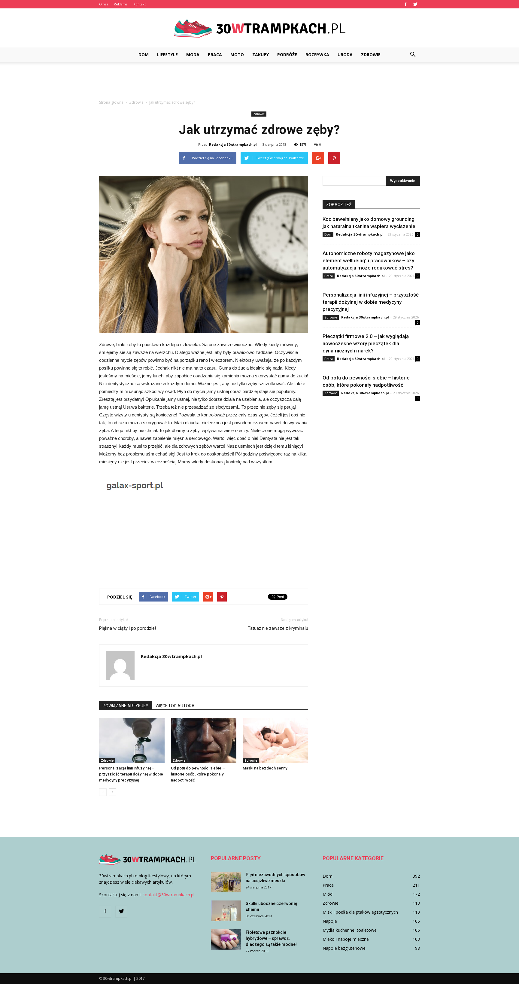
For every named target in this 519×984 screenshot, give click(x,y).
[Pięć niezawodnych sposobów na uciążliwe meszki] (226, 882)
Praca (215, 54)
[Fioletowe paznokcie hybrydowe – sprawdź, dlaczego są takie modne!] (226, 939)
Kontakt (139, 4)
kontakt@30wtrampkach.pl (168, 894)
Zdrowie (371, 54)
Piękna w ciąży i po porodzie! (127, 628)
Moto (237, 54)
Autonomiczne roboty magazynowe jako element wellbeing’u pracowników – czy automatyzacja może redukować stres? (369, 260)
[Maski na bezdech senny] (275, 740)
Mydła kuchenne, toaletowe (350, 930)
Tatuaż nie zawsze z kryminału (278, 628)
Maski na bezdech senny (265, 768)
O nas (103, 4)
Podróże (287, 54)
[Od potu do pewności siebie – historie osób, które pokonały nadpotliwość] (203, 740)
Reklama (121, 4)
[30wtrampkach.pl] (259, 28)
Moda (192, 54)
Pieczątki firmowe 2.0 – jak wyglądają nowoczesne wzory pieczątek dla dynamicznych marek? (366, 343)
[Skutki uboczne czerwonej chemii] (226, 910)
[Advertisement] (259, 82)
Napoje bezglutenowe (344, 948)
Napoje (330, 921)
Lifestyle (167, 54)
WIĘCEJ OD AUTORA (175, 705)
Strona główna (111, 102)
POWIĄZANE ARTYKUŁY (125, 705)
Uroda (345, 54)
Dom (143, 54)
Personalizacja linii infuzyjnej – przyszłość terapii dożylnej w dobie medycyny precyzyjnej (131, 774)
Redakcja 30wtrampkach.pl (233, 144)
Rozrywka (317, 54)
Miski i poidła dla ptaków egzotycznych (360, 912)
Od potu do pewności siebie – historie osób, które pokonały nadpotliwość (198, 774)
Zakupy (260, 54)
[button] (412, 54)
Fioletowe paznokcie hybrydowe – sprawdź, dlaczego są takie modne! (271, 938)
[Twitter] (415, 4)
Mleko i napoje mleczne (346, 939)
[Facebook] (405, 4)
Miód (327, 894)
